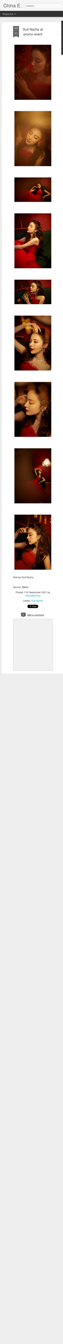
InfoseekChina (32, 595)
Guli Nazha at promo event (33, 31)
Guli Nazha (37, 600)
